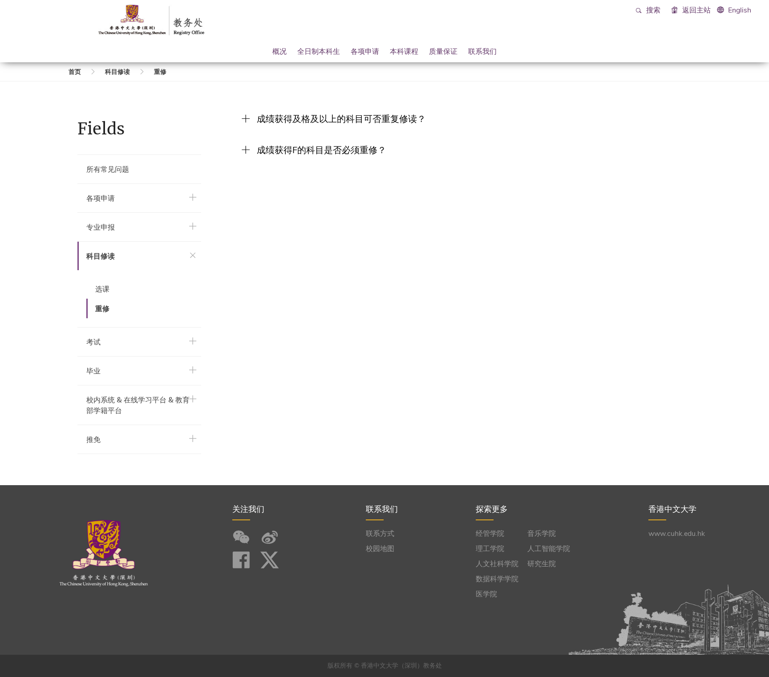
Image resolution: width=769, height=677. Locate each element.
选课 (102, 288)
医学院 (486, 594)
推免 (93, 439)
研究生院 (541, 564)
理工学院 (490, 549)
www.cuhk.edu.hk (676, 534)
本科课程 (404, 51)
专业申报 (100, 227)
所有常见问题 (107, 169)
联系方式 (380, 534)
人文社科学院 (497, 564)
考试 (93, 341)
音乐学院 (541, 534)
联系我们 (482, 51)
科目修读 (117, 72)
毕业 (93, 370)
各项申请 (365, 51)
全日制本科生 (318, 51)
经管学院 (490, 534)
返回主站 (695, 10)
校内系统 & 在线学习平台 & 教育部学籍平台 (138, 405)
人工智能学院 (548, 549)
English (739, 10)
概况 (279, 51)
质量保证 (443, 51)
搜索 (652, 10)
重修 (160, 72)
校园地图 (380, 549)
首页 (75, 72)
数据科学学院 (497, 579)
